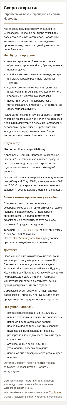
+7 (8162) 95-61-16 (27, 229)
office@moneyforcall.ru (26, 238)
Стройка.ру (55, 392)
